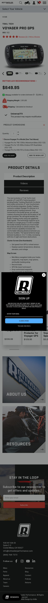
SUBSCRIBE (24, 320)
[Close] (44, 275)
